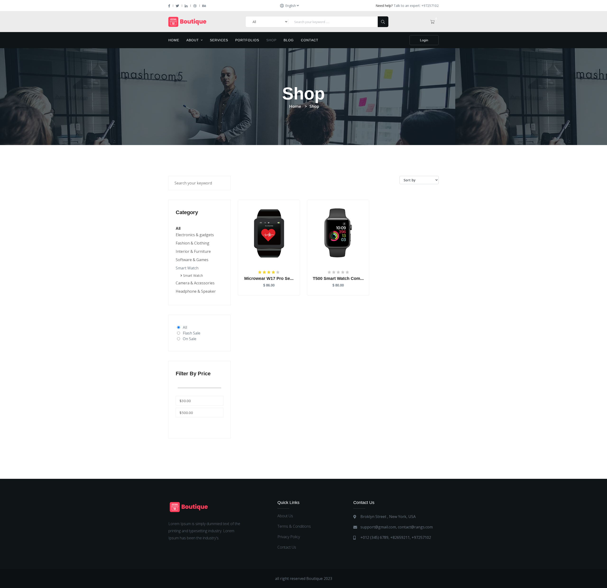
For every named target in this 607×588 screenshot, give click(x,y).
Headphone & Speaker (196, 291)
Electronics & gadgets (195, 234)
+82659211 (400, 537)
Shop (271, 40)
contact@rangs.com (415, 527)
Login (424, 40)
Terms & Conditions (294, 526)
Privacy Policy (288, 536)
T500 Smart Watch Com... (338, 278)
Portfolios (247, 40)
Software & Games (192, 259)
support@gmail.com (378, 527)
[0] (432, 22)
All (185, 327)
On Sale (189, 338)
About (193, 40)
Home (173, 40)
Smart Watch (187, 268)
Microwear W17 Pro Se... (269, 278)
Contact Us (286, 547)
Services (219, 40)
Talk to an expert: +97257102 (416, 5)
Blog (289, 40)
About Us (285, 515)
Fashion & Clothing (192, 243)
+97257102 (421, 537)
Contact (309, 40)
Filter (187, 424)
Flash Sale (191, 333)
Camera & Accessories (195, 283)
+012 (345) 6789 (374, 537)
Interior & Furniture (193, 251)
